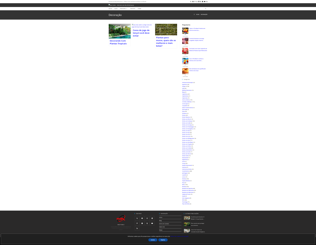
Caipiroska (184, 98)
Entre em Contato (164, 224)
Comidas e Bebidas (186, 101)
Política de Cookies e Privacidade (179, 236)
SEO (183, 200)
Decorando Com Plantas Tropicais (118, 42)
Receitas (184, 186)
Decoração (204, 14)
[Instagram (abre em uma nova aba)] (197, 1)
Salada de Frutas (186, 194)
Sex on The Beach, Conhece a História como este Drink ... (196, 59)
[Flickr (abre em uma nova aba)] (203, 1)
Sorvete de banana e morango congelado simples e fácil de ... (196, 39)
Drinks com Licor (186, 136)
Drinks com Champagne (188, 127)
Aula (183, 88)
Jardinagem (185, 173)
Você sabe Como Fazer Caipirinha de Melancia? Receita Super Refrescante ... (198, 50)
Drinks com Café (186, 123)
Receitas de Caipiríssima (188, 190)
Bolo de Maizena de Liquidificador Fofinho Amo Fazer (197, 69)
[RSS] (137, 228)
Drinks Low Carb (186, 152)
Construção (185, 103)
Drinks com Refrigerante (188, 138)
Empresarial (185, 157)
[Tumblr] (147, 223)
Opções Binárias (186, 180)
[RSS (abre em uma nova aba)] (206, 1)
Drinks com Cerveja (187, 125)
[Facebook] (142, 218)
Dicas (183, 111)
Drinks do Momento (187, 150)
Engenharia (185, 159)
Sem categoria (185, 198)
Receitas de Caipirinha (187, 188)
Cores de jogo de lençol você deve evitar (141, 33)
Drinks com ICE (186, 134)
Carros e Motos (186, 100)
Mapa (160, 230)
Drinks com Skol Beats (187, 142)
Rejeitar (163, 240)
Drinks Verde (185, 155)
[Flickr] (142, 223)
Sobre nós (162, 227)
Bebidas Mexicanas (186, 90)
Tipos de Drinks (186, 204)
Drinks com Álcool (186, 119)
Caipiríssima (185, 96)
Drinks (183, 115)
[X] (137, 218)
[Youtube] (152, 223)
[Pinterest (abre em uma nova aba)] (195, 1)
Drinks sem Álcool (186, 154)
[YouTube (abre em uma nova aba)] (205, 1)
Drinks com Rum (186, 140)
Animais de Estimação (187, 82)
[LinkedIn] (152, 218)
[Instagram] (147, 218)
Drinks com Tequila (186, 144)
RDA (183, 184)
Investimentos (185, 171)
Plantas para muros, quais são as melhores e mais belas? (166, 41)
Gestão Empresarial (187, 165)
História (184, 167)
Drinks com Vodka (186, 148)
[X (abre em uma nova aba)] (191, 1)
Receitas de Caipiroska (187, 192)
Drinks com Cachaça (187, 121)
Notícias (184, 179)
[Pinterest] (137, 223)
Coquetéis (184, 105)
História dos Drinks (186, 169)
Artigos (184, 86)
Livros (183, 177)
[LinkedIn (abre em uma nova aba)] (199, 1)
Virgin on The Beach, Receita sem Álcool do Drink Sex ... (197, 29)
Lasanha (184, 175)
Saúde (183, 196)
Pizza (183, 182)
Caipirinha (184, 94)
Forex (183, 161)
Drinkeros (184, 113)
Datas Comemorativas (187, 107)
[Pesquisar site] (205, 9)
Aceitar (153, 240)
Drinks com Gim (186, 130)
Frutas (183, 163)
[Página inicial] (194, 14)
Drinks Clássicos (186, 117)
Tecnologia (184, 202)
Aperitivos (184, 84)
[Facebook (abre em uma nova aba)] (193, 1)
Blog (183, 92)
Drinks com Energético (187, 128)
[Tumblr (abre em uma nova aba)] (201, 1)
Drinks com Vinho (186, 146)
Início (160, 217)
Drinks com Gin (186, 132)
